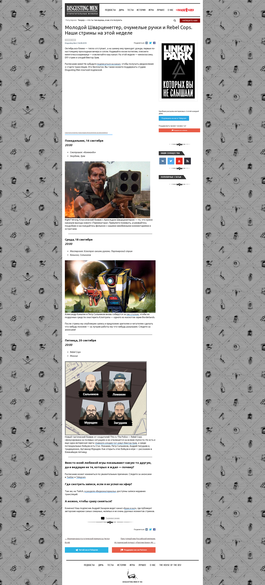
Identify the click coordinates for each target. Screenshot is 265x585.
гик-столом (133, 314)
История (141, 10)
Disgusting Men (71, 43)
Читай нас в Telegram (88, 550)
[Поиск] (175, 20)
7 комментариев (113, 518)
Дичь (121, 10)
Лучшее (161, 10)
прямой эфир (70, 40)
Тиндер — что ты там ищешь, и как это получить (100, 20)
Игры (151, 10)
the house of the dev (185, 10)
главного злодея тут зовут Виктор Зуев (116, 443)
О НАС (170, 10)
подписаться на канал (108, 64)
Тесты (130, 10)
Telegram (81, 477)
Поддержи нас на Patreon (135, 550)
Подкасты (110, 10)
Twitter (70, 477)
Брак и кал (129, 508)
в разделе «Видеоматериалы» (100, 491)
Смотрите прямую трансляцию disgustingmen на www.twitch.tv (86, 132)
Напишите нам (189, 20)
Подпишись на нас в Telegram (173, 118)
